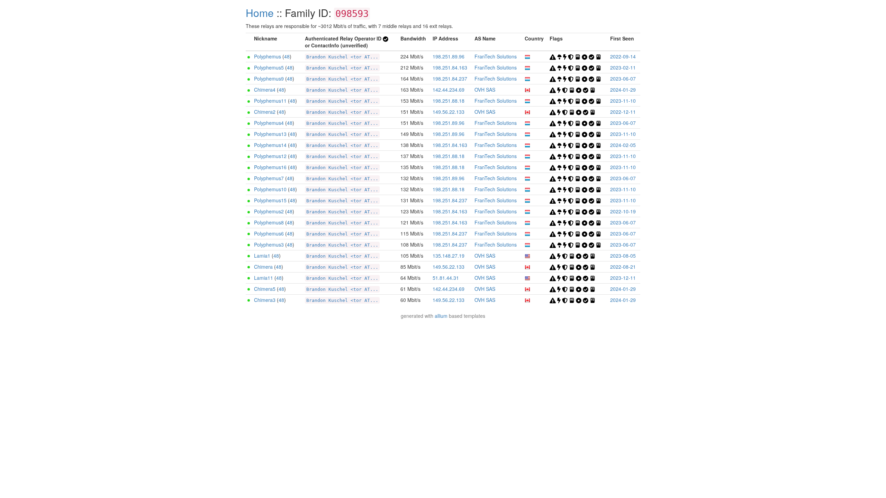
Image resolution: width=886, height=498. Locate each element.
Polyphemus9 (269, 78)
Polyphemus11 (270, 100)
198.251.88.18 (448, 100)
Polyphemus (267, 56)
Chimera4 (264, 89)
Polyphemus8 (269, 222)
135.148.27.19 (448, 255)
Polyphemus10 (270, 189)
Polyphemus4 (269, 122)
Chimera (263, 266)
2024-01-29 (623, 89)
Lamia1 (262, 255)
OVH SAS (484, 89)
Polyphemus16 (270, 167)
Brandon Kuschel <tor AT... (342, 56)
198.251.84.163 (450, 67)
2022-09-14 (623, 56)
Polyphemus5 (269, 67)
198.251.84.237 (450, 78)
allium (441, 315)
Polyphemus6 (269, 233)
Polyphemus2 (269, 211)
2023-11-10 (623, 100)
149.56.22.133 (448, 111)
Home (260, 12)
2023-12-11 (623, 277)
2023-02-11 (623, 67)
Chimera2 (264, 111)
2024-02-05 (623, 144)
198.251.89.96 (448, 56)
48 (287, 56)
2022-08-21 (623, 266)
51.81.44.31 (446, 277)
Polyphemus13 (270, 133)
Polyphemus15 (270, 200)
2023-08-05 (623, 255)
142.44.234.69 (448, 89)
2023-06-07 (623, 78)
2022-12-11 (623, 111)
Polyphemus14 (270, 144)
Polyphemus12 (270, 156)
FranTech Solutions (495, 56)
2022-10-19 (623, 211)
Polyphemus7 (269, 178)
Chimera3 (264, 299)
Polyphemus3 (269, 244)
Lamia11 (263, 277)
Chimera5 (264, 288)
